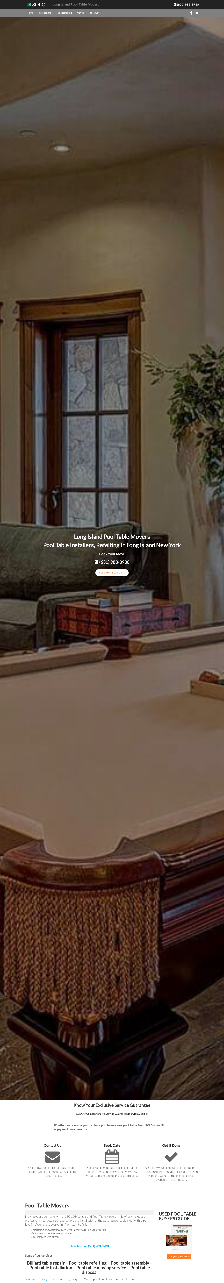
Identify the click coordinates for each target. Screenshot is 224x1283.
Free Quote (95, 12)
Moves (80, 12)
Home (30, 12)
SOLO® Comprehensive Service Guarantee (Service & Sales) (112, 1113)
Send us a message (37, 1279)
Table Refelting (64, 12)
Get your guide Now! (179, 1256)
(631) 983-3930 (187, 4)
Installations (44, 12)
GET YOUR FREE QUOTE (112, 573)
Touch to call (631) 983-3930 (90, 1246)
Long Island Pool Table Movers (76, 4)
